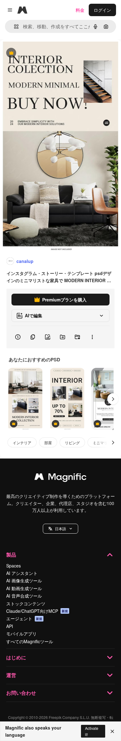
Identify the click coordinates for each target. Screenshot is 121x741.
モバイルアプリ (21, 633)
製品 (11, 554)
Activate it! (91, 731)
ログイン (102, 10)
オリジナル (42, 53)
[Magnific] (60, 478)
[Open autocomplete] (13, 26)
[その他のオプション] (92, 337)
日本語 (60, 528)
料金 (80, 10)
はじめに (16, 657)
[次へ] (113, 399)
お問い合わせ (21, 692)
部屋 (48, 442)
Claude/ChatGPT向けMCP (37, 611)
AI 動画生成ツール (24, 588)
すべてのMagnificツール (29, 641)
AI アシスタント (22, 573)
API (9, 626)
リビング (72, 442)
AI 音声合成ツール (24, 596)
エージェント (24, 618)
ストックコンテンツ (25, 603)
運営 (11, 675)
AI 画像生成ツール (24, 580)
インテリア (22, 442)
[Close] (112, 731)
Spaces (13, 566)
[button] (60, 529)
